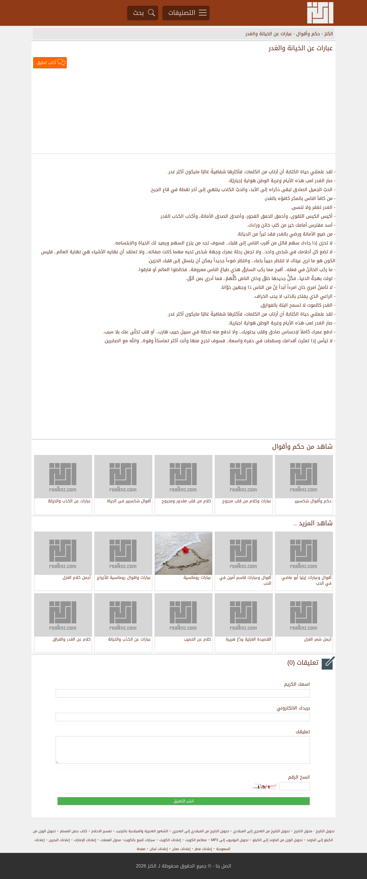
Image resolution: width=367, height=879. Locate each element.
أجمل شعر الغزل (317, 640)
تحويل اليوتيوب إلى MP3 (229, 840)
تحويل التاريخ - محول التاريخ (314, 831)
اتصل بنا (223, 866)
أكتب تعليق (46, 63)
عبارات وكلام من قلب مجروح (246, 501)
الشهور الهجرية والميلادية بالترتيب (142, 831)
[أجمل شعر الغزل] (304, 615)
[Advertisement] (183, 111)
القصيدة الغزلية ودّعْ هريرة (248, 640)
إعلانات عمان (181, 849)
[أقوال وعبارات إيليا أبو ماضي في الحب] (304, 553)
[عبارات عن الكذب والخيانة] (123, 615)
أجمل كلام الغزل (77, 578)
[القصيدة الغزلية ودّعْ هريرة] (243, 615)
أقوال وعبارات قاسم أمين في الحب (245, 580)
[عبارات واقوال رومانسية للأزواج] (123, 553)
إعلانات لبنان (159, 849)
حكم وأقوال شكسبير (313, 501)
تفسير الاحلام (101, 831)
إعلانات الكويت (170, 840)
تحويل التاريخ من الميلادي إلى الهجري (200, 831)
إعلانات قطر (203, 849)
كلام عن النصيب (197, 640)
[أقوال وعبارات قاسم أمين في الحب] (243, 553)
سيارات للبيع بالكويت (139, 840)
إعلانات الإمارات (85, 840)
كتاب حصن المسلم (73, 831)
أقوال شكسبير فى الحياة (129, 501)
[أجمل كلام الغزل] (63, 553)
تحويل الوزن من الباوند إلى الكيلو (277, 840)
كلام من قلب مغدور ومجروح (186, 501)
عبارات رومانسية (197, 578)
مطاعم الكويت (196, 840)
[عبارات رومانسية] (183, 553)
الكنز (328, 33)
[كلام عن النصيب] (183, 615)
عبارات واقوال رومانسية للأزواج (124, 578)
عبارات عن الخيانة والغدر (268, 33)
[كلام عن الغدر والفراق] (63, 615)
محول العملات (110, 840)
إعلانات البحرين (59, 840)
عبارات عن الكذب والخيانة (69, 501)
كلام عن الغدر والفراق (71, 640)
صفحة (141, 849)
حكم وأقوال (308, 33)
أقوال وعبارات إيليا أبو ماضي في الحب (306, 580)
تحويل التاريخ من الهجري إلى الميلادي (261, 831)
